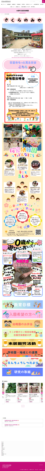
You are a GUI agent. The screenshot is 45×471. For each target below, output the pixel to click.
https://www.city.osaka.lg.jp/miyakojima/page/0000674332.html (22, 57)
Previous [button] (3, 393)
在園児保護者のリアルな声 (25, 6)
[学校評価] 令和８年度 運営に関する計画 (11, 420)
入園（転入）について (29, 4)
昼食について (12, 6)
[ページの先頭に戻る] (44, 470)
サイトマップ (41, 464)
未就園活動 (18, 4)
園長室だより (18, 6)
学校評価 (23, 4)
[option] (22, 393)
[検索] (39, 2)
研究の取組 (33, 6)
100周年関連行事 (36, 4)
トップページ (4, 4)
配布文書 (41, 4)
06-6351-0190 (6, 467)
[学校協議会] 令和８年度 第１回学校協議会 (11, 424)
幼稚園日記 (13, 4)
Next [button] (42, 393)
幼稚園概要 (9, 4)
